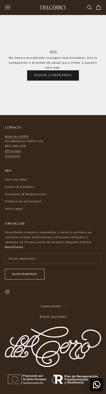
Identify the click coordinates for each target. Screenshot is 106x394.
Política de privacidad (23, 201)
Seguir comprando (53, 75)
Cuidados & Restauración (26, 194)
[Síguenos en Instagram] (7, 291)
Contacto (12, 156)
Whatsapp (13, 151)
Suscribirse (24, 274)
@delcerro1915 (17, 136)
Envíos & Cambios (19, 187)
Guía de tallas (16, 179)
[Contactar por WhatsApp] (96, 384)
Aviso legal (14, 209)
